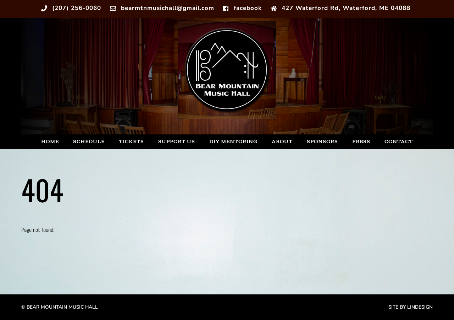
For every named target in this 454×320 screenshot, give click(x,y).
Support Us (176, 141)
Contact (398, 141)
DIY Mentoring (233, 141)
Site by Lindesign (410, 307)
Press (361, 141)
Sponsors (322, 141)
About (282, 141)
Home (50, 141)
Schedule (89, 141)
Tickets (131, 141)
